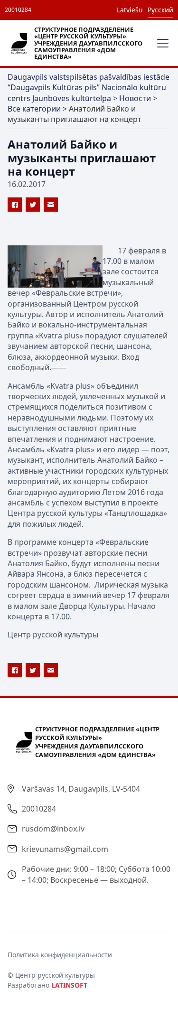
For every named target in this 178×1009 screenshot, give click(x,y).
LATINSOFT (69, 985)
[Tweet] (33, 204)
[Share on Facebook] (15, 204)
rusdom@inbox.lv (53, 828)
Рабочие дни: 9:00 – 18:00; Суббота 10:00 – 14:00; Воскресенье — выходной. (96, 874)
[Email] (51, 204)
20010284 (18, 10)
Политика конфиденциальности (60, 954)
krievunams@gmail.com (65, 849)
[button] (160, 43)
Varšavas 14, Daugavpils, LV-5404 (81, 789)
